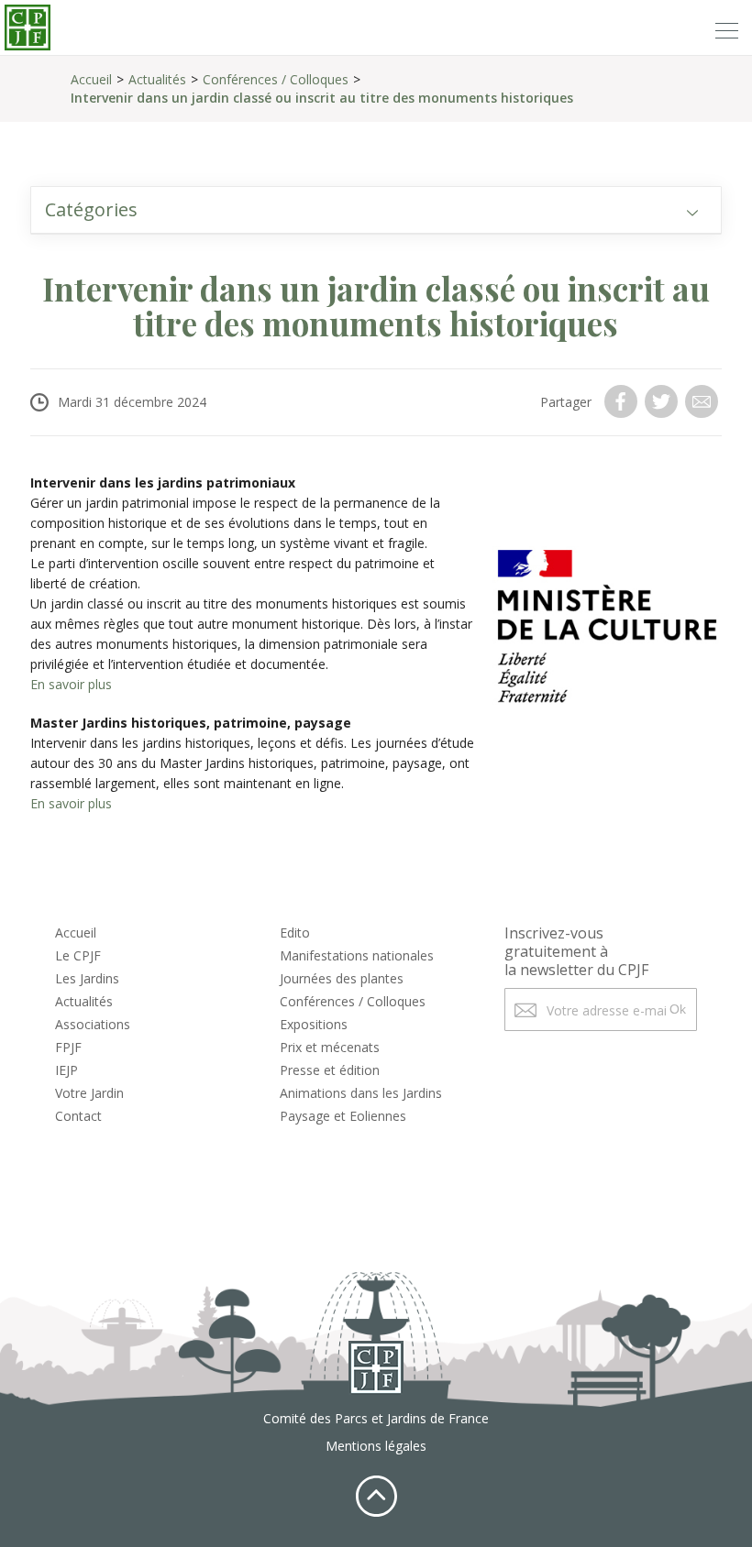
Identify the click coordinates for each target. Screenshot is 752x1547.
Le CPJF (78, 955)
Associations (92, 1024)
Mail (703, 401)
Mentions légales (376, 1445)
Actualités (157, 79)
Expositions (314, 1024)
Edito (295, 932)
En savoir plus (71, 684)
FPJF (68, 1047)
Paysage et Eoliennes (343, 1116)
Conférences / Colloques (275, 79)
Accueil (91, 79)
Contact (78, 1116)
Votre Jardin (89, 1093)
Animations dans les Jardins (361, 1093)
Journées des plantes (342, 978)
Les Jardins (87, 978)
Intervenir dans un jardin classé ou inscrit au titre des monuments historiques (322, 97)
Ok (677, 1009)
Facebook (622, 401)
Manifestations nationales (357, 955)
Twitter (663, 401)
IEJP (66, 1070)
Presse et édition (330, 1070)
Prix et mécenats (330, 1047)
